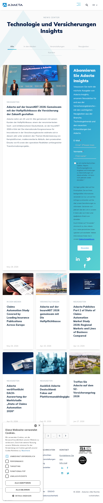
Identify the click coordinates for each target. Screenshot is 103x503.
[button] (22, 496)
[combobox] (35, 425)
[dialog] (23, 461)
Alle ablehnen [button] (23, 490)
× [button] (39, 425)
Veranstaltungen (48, 459)
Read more (26, 450)
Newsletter (45, 467)
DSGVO (51, 491)
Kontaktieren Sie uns (67, 457)
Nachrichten (46, 455)
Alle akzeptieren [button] (23, 483)
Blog (43, 463)
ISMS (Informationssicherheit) (45, 495)
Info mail (63, 463)
